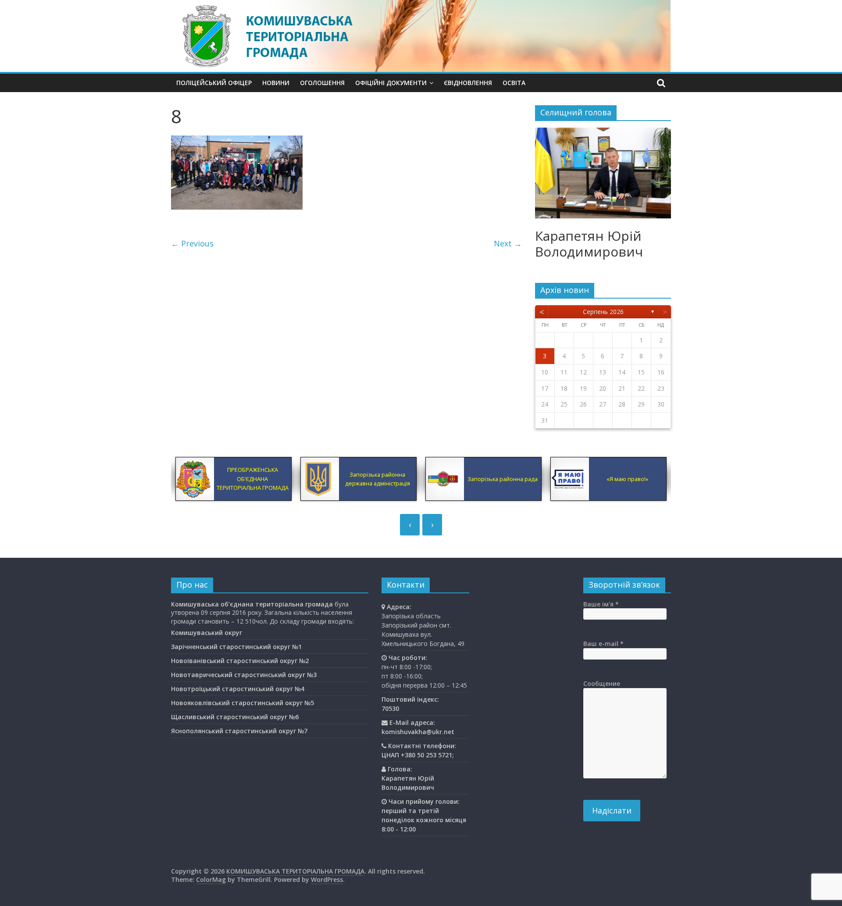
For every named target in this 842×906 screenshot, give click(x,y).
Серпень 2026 (603, 311)
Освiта (514, 82)
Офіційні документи (391, 82)
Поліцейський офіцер (214, 82)
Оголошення (322, 82)
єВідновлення (468, 82)
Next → (508, 243)
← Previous (192, 243)
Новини (275, 82)
